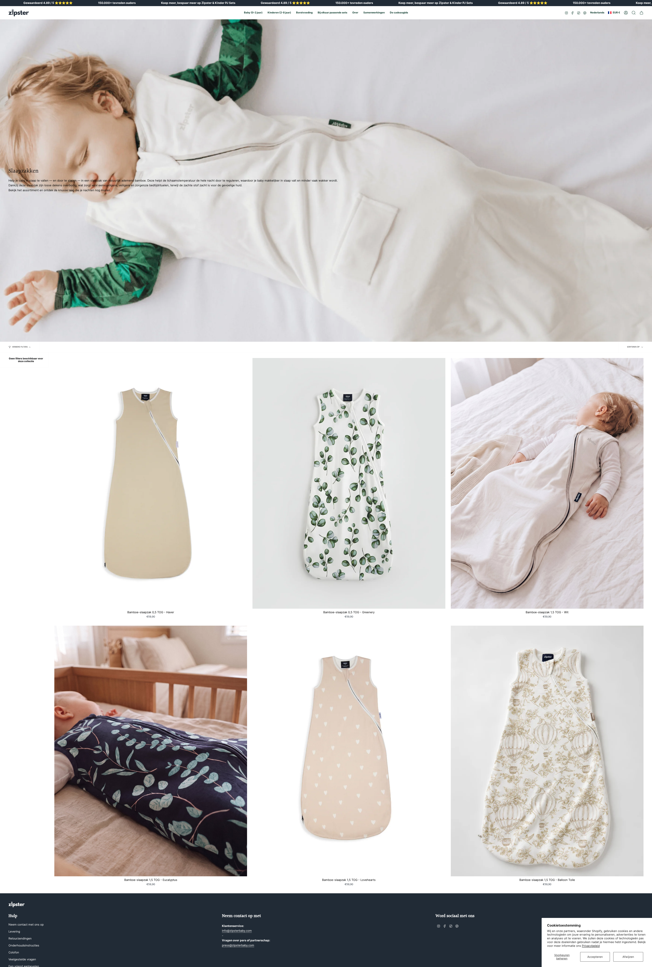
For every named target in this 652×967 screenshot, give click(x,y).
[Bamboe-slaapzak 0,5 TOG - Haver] (150, 483)
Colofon (13, 952)
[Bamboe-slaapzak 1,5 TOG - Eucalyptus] (150, 751)
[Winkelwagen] (641, 13)
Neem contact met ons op (26, 924)
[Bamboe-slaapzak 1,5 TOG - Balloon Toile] (547, 751)
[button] (253, 13)
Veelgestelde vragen (22, 959)
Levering (14, 931)
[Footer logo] (16, 904)
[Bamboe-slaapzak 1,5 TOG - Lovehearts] (348, 751)
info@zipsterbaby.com (237, 930)
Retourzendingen (20, 938)
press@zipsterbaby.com (238, 945)
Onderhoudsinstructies (23, 945)
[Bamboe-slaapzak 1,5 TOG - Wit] (547, 483)
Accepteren (595, 957)
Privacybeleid (591, 945)
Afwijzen (628, 957)
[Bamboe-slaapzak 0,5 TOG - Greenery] (348, 483)
